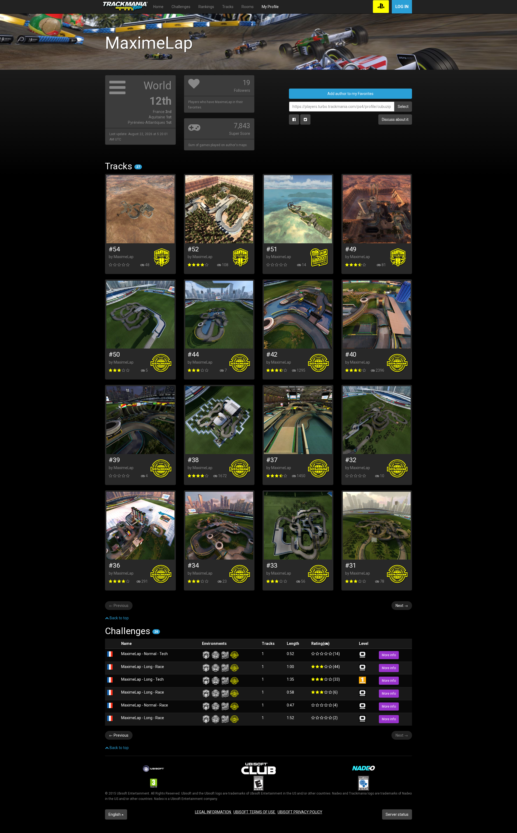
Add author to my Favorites (350, 94)
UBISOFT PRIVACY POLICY (300, 812)
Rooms (248, 7)
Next (402, 605)
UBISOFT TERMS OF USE (254, 812)
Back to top (119, 618)
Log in (401, 6)
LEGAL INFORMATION (213, 812)
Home (158, 7)
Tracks (227, 7)
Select (403, 106)
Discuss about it (395, 119)
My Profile (270, 7)
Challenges (181, 7)
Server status (397, 814)
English (115, 814)
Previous (118, 605)
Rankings (206, 7)
